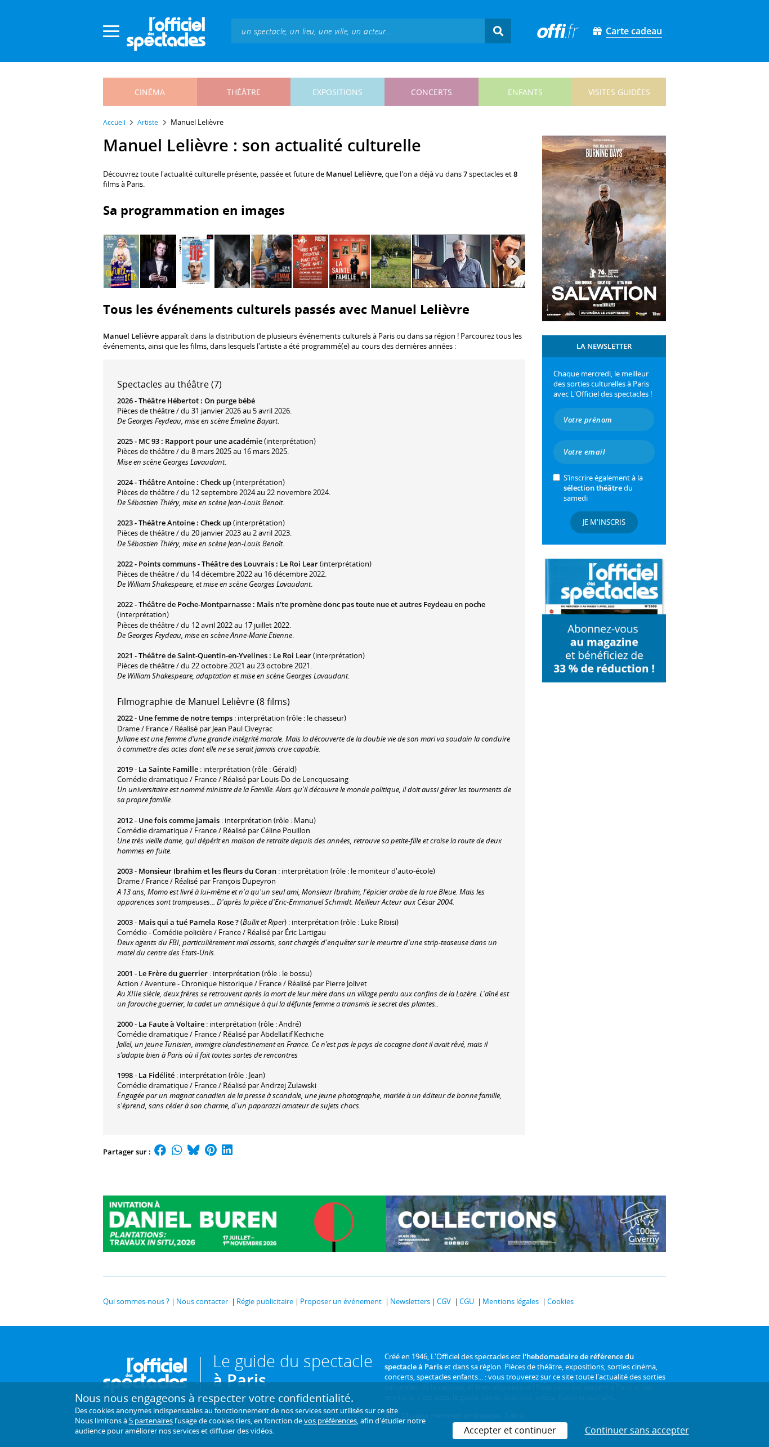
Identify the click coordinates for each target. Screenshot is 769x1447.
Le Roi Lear (299, 564)
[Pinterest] (210, 1152)
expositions (337, 92)
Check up (215, 482)
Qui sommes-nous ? (136, 1301)
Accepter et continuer (510, 1430)
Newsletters (410, 1301)
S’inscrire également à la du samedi (603, 488)
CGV (444, 1301)
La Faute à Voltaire (171, 1024)
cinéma (150, 92)
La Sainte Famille (168, 769)
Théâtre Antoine (166, 482)
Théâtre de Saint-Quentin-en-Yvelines (202, 655)
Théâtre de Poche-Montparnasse (194, 604)
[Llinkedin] (227, 1152)
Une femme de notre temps (185, 718)
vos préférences (330, 1420)
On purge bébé (229, 401)
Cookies (560, 1301)
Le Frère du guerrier (173, 973)
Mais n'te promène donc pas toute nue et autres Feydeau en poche (371, 604)
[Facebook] (160, 1152)
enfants (525, 92)
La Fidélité (156, 1075)
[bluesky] (194, 1152)
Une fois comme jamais (179, 820)
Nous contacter (202, 1301)
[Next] (513, 261)
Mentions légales (510, 1301)
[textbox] (358, 31)
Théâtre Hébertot (168, 401)
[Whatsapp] (177, 1152)
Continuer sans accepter (637, 1430)
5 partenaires (151, 1420)
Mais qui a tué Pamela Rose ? (188, 922)
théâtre (244, 92)
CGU (466, 1301)
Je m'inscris (604, 522)
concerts (431, 92)
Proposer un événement (341, 1301)
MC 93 (148, 441)
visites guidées (619, 92)
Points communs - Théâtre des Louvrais (206, 564)
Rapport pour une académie (213, 441)
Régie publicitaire (264, 1301)
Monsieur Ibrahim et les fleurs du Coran (207, 871)
